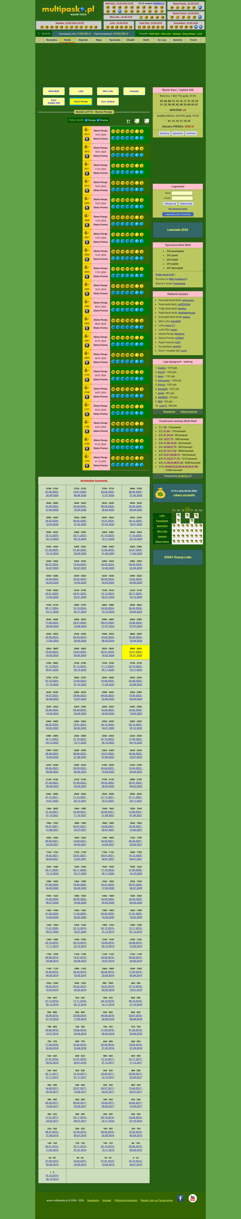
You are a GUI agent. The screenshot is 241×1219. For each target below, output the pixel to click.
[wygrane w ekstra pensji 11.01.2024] (87, 267)
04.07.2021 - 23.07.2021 (80, 828)
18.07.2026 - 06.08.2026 (80, 493)
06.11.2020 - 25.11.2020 (80, 872)
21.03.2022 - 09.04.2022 (52, 784)
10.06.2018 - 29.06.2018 (80, 1032)
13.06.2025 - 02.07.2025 (80, 566)
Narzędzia (51, 39)
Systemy (177, 39)
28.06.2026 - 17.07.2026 (108, 493)
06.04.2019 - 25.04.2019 (108, 973)
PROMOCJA (158, 3)
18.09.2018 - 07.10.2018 (52, 1017)
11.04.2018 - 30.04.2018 (52, 1046)
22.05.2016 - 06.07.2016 (80, 1133)
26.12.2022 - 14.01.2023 (108, 726)
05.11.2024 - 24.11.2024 (52, 610)
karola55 (176, 321)
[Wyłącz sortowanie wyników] (128, 121)
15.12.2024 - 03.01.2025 (108, 595)
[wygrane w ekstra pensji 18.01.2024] (87, 147)
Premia (104, 120)
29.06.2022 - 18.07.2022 (136, 755)
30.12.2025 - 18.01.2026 (136, 522)
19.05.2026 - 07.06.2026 (52, 508)
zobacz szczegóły (184, 495)
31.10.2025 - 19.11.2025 (108, 537)
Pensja (92, 120)
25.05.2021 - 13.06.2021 (136, 828)
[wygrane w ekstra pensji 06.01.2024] (87, 353)
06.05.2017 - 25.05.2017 (80, 1104)
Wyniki (67, 39)
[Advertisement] (120, 64)
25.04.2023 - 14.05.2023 (52, 712)
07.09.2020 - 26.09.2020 (52, 886)
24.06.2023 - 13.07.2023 (80, 697)
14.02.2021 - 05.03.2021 (52, 857)
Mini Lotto (166, 33)
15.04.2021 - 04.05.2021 (80, 843)
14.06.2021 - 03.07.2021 (108, 828)
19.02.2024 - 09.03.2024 (80, 653)
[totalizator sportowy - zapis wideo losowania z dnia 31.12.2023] (87, 466)
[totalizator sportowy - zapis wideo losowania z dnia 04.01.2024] (87, 397)
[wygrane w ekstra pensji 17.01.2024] (87, 164)
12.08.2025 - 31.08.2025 (108, 552)
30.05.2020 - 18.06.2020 (80, 901)
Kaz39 (161, 372)
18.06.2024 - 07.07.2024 (136, 624)
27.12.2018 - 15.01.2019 (136, 988)
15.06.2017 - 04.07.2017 (136, 1090)
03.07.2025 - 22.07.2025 (52, 566)
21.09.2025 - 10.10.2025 (52, 552)
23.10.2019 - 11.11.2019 (52, 944)
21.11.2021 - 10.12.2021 (108, 799)
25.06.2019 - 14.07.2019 (108, 959)
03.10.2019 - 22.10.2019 (80, 944)
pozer (174, 329)
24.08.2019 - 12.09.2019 (136, 944)
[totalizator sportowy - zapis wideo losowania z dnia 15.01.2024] (87, 208)
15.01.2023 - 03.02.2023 (80, 726)
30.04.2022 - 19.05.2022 (108, 770)
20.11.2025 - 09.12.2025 (80, 537)
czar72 (163, 405)
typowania (178, 133)
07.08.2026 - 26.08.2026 (52, 493)
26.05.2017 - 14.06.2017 (52, 1104)
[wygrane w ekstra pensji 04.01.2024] (87, 388)
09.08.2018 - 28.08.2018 (108, 1017)
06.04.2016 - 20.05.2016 (108, 1133)
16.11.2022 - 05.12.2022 (52, 741)
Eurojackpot (162, 521)
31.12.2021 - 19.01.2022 (52, 799)
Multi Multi (155, 33)
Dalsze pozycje (189, 411)
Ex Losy (162, 39)
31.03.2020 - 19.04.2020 (52, 915)
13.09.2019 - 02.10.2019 (108, 944)
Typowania (114, 39)
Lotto (199, 33)
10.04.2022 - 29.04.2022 (136, 770)
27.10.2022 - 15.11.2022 (80, 741)
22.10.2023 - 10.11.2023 (136, 668)
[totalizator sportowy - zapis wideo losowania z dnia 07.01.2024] (87, 345)
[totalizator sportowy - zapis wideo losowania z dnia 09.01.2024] (87, 311)
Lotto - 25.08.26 (119, 23)
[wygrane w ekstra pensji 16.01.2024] (87, 181)
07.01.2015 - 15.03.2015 (108, 1163)
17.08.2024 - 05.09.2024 (52, 624)
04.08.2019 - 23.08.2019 (52, 959)
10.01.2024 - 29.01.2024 (136, 653)
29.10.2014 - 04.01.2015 (136, 1163)
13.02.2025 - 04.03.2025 (136, 581)
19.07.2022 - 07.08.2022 (108, 755)
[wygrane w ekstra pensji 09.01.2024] (87, 302)
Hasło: (168, 198)
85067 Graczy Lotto (177, 557)
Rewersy (180, 333)
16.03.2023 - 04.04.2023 (108, 712)
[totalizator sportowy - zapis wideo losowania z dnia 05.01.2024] (87, 380)
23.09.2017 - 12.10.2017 (108, 1075)
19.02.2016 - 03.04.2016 (136, 1133)
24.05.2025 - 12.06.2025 (108, 566)
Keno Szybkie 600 (54, 101)
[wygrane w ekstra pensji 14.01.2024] (87, 216)
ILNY (178, 342)
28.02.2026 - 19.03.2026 (52, 522)
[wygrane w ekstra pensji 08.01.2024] (87, 319)
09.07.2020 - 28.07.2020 (136, 886)
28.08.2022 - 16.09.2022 (52, 755)
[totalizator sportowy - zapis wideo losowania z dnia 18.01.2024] (87, 156)
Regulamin (169, 411)
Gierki (146, 39)
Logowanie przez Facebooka (178, 214)
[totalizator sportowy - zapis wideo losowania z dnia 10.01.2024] (87, 294)
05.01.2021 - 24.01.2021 (108, 857)
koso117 (170, 325)
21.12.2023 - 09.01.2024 (52, 668)
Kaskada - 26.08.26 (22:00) (70, 23)
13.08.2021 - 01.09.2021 (136, 813)
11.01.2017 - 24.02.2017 (52, 1119)
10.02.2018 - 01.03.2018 (136, 1046)
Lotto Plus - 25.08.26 (150, 23)
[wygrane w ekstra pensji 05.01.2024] (87, 370)
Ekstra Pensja (189, 33)
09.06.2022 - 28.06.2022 (52, 770)
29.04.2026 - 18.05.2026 (80, 508)
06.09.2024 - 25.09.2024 (136, 610)
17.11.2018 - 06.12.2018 (80, 1003)
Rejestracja (186, 203)
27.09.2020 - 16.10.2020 (136, 872)
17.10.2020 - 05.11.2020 (108, 872)
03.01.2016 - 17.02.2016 (52, 1148)
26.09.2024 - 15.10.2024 (108, 610)
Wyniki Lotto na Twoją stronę (157, 1200)
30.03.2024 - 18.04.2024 (136, 639)
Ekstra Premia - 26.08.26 (186, 13)
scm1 (184, 350)
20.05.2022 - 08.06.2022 (80, 770)
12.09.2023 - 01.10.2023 (80, 682)
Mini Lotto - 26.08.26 (121, 17)
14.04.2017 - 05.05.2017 (108, 1104)
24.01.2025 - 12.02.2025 (52, 595)
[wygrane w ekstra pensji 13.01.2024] (87, 233)
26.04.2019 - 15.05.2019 (80, 973)
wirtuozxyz (188, 300)
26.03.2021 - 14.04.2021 (108, 843)
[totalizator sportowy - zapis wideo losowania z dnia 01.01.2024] (87, 448)
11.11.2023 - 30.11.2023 (108, 668)
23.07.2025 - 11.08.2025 (136, 552)
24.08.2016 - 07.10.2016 (136, 1119)
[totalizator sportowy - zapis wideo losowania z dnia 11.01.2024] (87, 276)
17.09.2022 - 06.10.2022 (136, 741)
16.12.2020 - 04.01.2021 (136, 857)
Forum (193, 39)
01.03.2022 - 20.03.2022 (80, 784)
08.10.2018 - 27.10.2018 (136, 1003)
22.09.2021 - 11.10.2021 (80, 813)
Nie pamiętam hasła (177, 209)
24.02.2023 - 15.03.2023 (136, 712)
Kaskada (177, 33)
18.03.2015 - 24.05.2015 (80, 1163)
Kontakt (107, 1200)
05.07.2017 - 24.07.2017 (108, 1090)
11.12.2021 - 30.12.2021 (80, 799)
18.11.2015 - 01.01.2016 (80, 1148)
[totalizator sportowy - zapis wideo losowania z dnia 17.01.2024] (87, 173)
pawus (186, 316)
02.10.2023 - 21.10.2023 (52, 682)
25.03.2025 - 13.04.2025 (80, 581)
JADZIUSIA (184, 304)
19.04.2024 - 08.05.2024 (108, 639)
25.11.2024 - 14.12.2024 (136, 595)
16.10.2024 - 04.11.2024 (80, 610)
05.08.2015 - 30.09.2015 (136, 1148)
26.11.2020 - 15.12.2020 (52, 872)
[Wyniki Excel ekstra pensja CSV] (137, 121)
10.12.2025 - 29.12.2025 (52, 537)
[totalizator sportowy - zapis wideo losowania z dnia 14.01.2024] (87, 225)
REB (160, 401)
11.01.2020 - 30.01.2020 (52, 930)
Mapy (99, 39)
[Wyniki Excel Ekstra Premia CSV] (146, 121)
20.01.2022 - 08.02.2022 (136, 784)
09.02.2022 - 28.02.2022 (108, 784)
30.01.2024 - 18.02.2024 (108, 653)
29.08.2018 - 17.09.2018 (80, 1017)
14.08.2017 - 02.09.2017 (52, 1090)
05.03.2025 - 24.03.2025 (108, 581)
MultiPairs (183, 475)
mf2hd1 (179, 337)
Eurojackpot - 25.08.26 (186, 23)
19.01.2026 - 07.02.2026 (108, 522)
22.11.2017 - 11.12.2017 (136, 1061)
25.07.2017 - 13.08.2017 (80, 1090)
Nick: (168, 193)
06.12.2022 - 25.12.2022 (136, 726)
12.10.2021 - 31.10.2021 (52, 813)
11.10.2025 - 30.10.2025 (136, 537)
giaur (160, 376)
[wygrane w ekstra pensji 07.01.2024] (87, 336)
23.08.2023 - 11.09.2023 (108, 682)
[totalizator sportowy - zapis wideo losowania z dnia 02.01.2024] (87, 431)
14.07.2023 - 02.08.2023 (52, 697)
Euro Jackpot (108, 101)
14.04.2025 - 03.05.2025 (52, 581)
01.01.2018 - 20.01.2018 (80, 1061)
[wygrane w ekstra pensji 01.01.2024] (87, 439)
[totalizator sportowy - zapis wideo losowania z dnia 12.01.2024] (87, 259)
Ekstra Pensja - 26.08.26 (186, 3)
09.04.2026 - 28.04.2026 (108, 508)
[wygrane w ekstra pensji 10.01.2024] (87, 284)
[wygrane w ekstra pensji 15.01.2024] (87, 198)
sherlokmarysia (186, 312)
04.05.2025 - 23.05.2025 (136, 566)
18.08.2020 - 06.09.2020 (80, 886)
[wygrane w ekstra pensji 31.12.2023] (87, 456)
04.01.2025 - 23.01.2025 (80, 595)
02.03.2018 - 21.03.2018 (108, 1046)
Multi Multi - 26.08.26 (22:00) (119, 3)
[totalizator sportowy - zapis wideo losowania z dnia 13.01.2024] (87, 242)
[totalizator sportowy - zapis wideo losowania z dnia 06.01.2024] (87, 362)
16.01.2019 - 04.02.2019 (108, 988)
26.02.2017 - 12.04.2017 (136, 1104)
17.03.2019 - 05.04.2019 (136, 973)
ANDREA (163, 397)
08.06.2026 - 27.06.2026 (136, 493)
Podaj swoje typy (165, 274)
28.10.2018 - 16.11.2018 (108, 1003)
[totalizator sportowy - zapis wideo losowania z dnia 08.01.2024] (87, 328)
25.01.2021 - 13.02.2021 (80, 857)
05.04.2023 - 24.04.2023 (80, 712)
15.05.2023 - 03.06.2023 (136, 697)
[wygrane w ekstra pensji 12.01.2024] (87, 250)
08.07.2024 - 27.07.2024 (108, 624)
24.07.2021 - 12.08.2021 (52, 828)
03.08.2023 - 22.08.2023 (136, 682)
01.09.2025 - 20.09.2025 (80, 552)
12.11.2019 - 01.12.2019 (136, 930)
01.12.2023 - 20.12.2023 (80, 668)
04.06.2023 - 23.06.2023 (108, 697)
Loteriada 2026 (177, 230)
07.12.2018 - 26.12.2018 (52, 1003)
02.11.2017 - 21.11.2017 (52, 1075)
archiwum (191, 133)
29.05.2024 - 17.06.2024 (52, 639)
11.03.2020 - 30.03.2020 (80, 915)
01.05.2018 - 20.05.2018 (136, 1032)
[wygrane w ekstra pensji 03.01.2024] (87, 405)
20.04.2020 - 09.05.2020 (136, 901)
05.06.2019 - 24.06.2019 (136, 959)
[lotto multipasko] (72, 10)
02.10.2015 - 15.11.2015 (108, 1148)
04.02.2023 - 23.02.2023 (52, 726)
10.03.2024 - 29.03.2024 (52, 653)
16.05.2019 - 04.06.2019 (52, 973)
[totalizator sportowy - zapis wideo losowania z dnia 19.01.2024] (87, 139)
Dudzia (162, 367)
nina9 (161, 393)
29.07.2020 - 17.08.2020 (108, 886)
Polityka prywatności (126, 1200)
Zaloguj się (170, 203)
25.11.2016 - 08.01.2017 (80, 1119)
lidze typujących (178, 279)
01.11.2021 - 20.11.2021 (136, 799)
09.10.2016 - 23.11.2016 (108, 1119)
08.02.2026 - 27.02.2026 (80, 522)
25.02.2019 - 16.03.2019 (52, 988)
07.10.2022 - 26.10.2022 (108, 741)
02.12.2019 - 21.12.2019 (108, 930)
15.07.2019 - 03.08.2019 (80, 959)
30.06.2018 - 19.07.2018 (52, 1032)
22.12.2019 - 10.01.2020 (80, 930)
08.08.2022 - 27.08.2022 (80, 755)
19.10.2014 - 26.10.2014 (52, 1177)
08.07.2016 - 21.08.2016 (52, 1133)
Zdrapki (130, 39)
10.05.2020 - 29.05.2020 (108, 901)
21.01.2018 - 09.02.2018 (52, 1061)
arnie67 (177, 346)
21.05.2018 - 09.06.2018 (108, 1032)
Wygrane (83, 39)
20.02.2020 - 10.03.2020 (108, 915)
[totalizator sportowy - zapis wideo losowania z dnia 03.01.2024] (87, 414)
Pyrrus (161, 384)
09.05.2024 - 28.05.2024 (80, 639)
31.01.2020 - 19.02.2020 (136, 915)
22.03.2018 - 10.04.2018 (80, 1046)
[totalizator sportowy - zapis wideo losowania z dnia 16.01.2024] (87, 190)
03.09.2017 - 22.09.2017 (136, 1075)
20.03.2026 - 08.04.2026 (136, 508)
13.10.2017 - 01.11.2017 (80, 1075)
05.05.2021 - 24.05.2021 (52, 843)
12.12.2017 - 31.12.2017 (108, 1061)
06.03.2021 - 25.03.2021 (136, 843)
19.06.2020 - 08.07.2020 (52, 901)
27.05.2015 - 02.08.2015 (52, 1163)
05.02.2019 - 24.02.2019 (80, 988)
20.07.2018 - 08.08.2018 (136, 1017)
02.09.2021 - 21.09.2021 (108, 813)
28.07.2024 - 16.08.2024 (80, 624)
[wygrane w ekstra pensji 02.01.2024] (87, 422)
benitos (182, 308)
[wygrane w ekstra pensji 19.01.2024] (87, 130)
